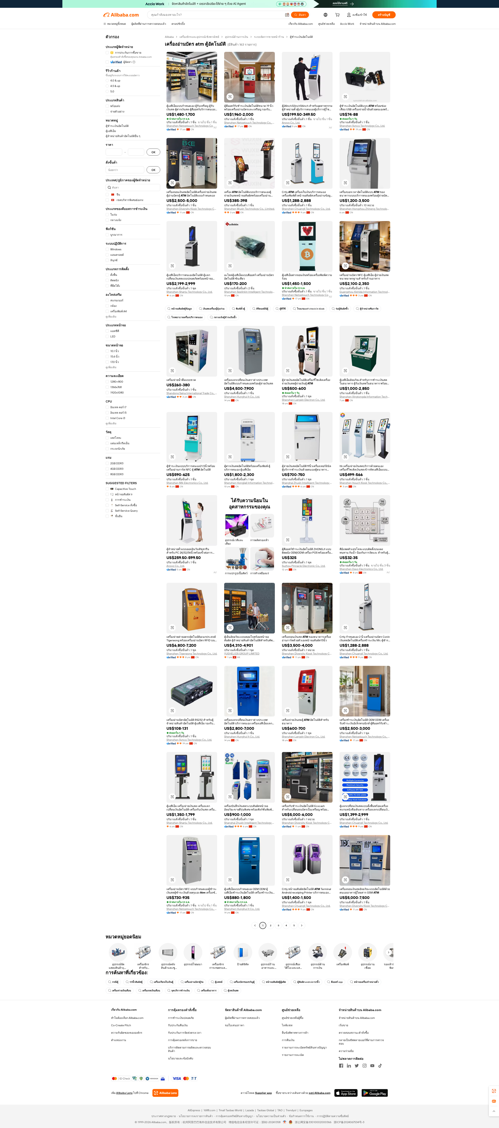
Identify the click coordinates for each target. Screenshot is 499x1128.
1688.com (209, 1110)
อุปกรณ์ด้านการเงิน (236, 36)
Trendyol (291, 1110)
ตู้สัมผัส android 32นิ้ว (308, 982)
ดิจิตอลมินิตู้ (262, 308)
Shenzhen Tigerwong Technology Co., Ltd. (191, 653)
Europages (306, 1110)
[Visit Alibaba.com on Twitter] (356, 1065)
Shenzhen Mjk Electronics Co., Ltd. (187, 482)
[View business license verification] (285, 1122)
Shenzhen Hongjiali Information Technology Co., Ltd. (249, 482)
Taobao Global (265, 1110)
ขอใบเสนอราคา (234, 1025)
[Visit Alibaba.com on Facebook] (341, 1065)
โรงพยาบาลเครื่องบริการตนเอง (187, 317)
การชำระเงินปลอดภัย (181, 1017)
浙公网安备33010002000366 (313, 1122)
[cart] (338, 15)
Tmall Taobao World (230, 1110)
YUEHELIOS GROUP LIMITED (241, 653)
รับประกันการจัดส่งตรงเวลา (184, 1032)
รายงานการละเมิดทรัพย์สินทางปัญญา (304, 1047)
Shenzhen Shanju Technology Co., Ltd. (189, 291)
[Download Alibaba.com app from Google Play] (375, 1093)
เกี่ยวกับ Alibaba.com (124, 1009)
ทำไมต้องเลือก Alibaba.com (127, 1017)
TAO (279, 1110)
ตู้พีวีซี (283, 308)
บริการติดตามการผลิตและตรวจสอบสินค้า (189, 1049)
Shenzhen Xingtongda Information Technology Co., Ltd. (365, 396)
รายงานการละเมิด (293, 1054)
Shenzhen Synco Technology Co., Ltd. (362, 125)
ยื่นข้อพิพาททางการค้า (295, 1032)
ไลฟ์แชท (287, 1025)
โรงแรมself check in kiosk (310, 308)
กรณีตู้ (115, 982)
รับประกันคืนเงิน (178, 1025)
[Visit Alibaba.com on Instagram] (364, 1065)
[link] (494, 1091)
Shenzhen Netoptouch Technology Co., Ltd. (191, 125)
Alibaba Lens (124, 1092)
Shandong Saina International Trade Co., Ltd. (191, 393)
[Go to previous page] (254, 925)
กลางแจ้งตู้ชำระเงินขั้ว (225, 317)
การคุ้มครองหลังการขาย (182, 1040)
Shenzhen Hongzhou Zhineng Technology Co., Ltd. (365, 208)
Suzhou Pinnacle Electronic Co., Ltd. (303, 565)
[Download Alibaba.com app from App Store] (346, 1093)
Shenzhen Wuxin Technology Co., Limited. (249, 208)
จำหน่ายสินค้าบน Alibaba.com (357, 1017)
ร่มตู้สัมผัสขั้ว (342, 308)
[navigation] (133, 482)
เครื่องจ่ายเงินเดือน (121, 990)
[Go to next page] (301, 925)
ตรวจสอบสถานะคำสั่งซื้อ (354, 1032)
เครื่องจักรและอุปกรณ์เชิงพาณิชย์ (199, 36)
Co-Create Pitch (121, 1025)
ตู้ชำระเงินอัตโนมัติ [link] (301, 36)
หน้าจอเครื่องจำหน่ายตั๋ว (366, 982)
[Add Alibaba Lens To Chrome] (165, 1093)
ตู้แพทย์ (218, 982)
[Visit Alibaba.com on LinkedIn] (349, 1065)
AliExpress (194, 1110)
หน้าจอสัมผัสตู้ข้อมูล (181, 308)
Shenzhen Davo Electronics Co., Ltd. (361, 569)
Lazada (249, 1110)
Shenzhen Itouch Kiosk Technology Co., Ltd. (365, 482)
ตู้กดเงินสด (233, 990)
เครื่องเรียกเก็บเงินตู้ (163, 982)
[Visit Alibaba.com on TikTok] (380, 1065)
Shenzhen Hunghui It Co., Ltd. (242, 396)
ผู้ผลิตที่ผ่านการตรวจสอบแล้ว (242, 1017)
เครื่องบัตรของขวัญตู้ (244, 982)
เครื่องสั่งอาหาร (208, 990)
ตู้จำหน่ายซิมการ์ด (369, 308)
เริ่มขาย (343, 1025)
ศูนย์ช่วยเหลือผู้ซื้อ (292, 1017)
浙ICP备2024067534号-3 (349, 1122)
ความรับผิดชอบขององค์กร (126, 1032)
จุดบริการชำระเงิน (180, 990)
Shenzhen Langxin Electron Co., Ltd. (303, 399)
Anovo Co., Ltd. (291, 122)
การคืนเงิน (288, 1040)
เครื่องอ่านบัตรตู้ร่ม (194, 982)
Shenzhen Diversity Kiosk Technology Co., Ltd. (191, 208)
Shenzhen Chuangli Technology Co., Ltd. (306, 208)
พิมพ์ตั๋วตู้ (240, 308)
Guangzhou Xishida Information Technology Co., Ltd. (365, 291)
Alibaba (169, 36)
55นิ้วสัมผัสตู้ (136, 982)
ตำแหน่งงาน (118, 1040)
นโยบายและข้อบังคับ (180, 1058)
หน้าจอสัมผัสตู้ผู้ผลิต (276, 982)
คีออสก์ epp (337, 982)
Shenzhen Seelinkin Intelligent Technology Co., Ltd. (249, 291)
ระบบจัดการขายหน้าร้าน (269, 36)
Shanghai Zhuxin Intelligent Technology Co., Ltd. (307, 482)
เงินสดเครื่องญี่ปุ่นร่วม (214, 308)
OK (153, 152)
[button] (287, 14)
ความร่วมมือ (346, 1051)
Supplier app (263, 1092)
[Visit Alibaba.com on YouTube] (372, 1065)
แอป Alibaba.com (319, 1092)
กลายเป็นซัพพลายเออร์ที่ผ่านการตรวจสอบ (361, 1042)
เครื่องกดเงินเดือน (151, 990)
